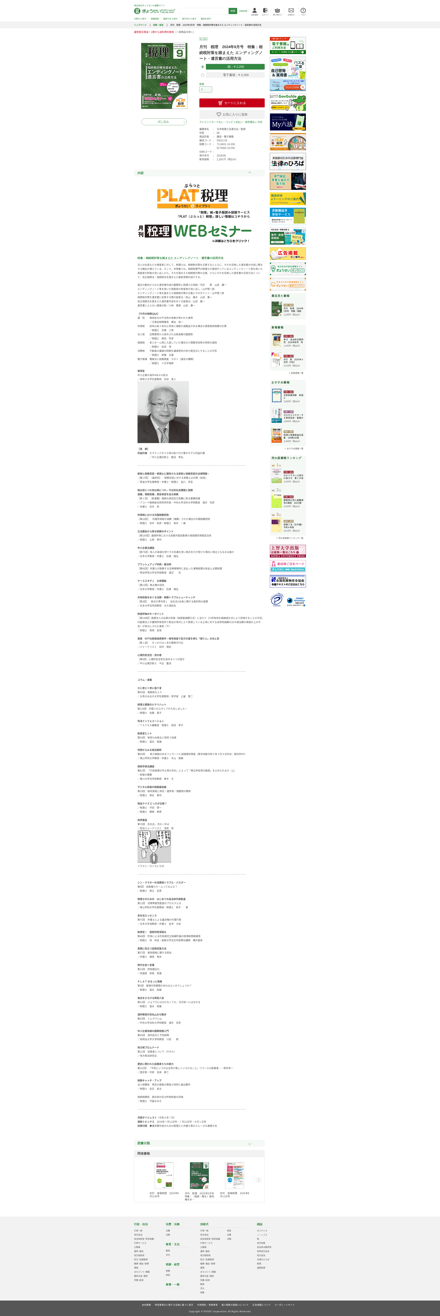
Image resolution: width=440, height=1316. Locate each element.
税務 (168, 1270)
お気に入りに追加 (235, 114)
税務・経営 (158, 24)
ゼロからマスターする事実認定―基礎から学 (293, 416)
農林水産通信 (141, 1276)
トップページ (140, 24)
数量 (201, 84)
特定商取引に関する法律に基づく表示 (174, 1304)
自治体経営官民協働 (144, 1238)
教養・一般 (173, 1284)
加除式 (204, 1224)
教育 (168, 1250)
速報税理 (261, 1267)
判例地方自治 (263, 1251)
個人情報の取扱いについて (235, 1304)
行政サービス (140, 1243)
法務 (168, 1234)
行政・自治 (141, 1224)
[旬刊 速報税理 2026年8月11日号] (234, 1175)
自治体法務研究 (264, 1247)
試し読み (163, 121)
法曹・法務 (173, 1224)
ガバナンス (262, 1230)
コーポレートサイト (284, 1304)
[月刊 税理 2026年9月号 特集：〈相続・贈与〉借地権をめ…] (199, 1175)
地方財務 (261, 1243)
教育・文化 (173, 1244)
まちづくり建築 (142, 1271)
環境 (136, 1267)
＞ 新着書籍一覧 (295, 373)
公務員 (137, 1247)
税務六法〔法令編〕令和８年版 (293, 526)
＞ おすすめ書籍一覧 (293, 448)
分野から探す (140, 18)
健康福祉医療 (141, 1263)
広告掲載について (261, 1304)
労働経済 (139, 1280)
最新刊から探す (170, 18)
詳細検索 (243, 11)
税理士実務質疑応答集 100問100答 (293, 436)
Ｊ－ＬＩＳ (262, 1234)
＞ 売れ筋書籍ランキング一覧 (289, 538)
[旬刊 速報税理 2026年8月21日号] (164, 1175)
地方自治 (138, 1234)
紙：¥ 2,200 (235, 66)
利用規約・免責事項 (207, 1304)
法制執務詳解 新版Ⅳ (293, 396)
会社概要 (146, 1304)
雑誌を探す (206, 18)
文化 (168, 1254)
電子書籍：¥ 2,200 (235, 75)
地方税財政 (139, 1255)
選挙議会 (139, 1251)
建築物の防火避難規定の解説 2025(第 (293, 501)
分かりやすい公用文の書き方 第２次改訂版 (293, 476)
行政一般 (138, 1230)
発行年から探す (189, 18)
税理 (259, 1263)
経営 (168, 1274)
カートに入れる (235, 103)
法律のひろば (263, 1259)
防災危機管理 (141, 1259)
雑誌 (259, 1224)
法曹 (168, 1230)
